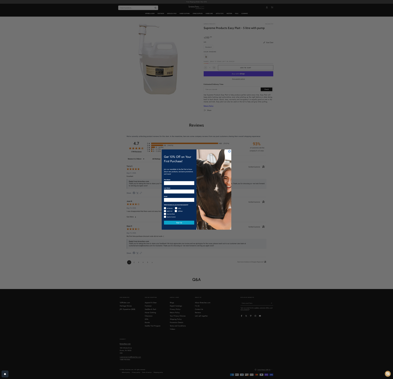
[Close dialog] (229, 151)
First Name (167, 180)
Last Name (167, 188)
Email (165, 196)
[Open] (5, 374)
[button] (388, 374)
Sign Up (179, 222)
